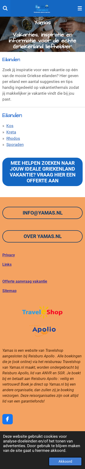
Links (7, 264)
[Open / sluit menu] (80, 8)
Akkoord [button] (65, 461)
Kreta (11, 132)
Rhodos (13, 138)
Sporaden (15, 144)
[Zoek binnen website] (5, 8)
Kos (9, 126)
